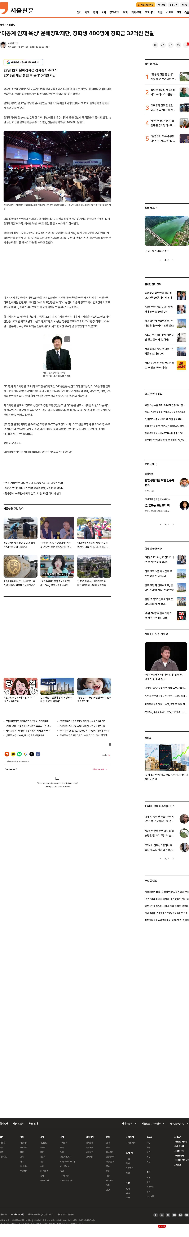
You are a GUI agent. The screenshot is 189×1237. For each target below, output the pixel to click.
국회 (2, 1147)
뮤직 (148, 1191)
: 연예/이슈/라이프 (158, 806)
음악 (108, 1142)
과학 (22, 1161)
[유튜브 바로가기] (174, 1215)
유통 (42, 1161)
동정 (128, 1193)
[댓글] (186, 45)
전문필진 (129, 1168)
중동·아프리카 (65, 1156)
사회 (87, 12)
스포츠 (169, 12)
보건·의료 (23, 1166)
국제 (103, 12)
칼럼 (128, 1163)
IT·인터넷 (44, 1171)
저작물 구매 (179, 1150)
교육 (22, 1156)
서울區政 (90, 1152)
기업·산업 (10, 24)
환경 (22, 1152)
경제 (95, 12)
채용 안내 (33, 1123)
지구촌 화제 (65, 1175)
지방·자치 (89, 1147)
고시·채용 (89, 1156)
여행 (108, 1171)
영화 (108, 1185)
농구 (148, 1156)
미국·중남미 (64, 1166)
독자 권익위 (179, 1146)
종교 (108, 1166)
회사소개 (177, 1136)
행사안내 (4, 1123)
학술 (108, 1147)
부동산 (42, 1147)
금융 (42, 1152)
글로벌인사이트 (66, 1180)
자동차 (42, 1156)
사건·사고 (23, 1142)
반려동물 (109, 1180)
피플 (160, 12)
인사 (128, 1188)
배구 (148, 1161)
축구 (148, 1147)
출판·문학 (110, 1156)
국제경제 (63, 1142)
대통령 (2, 1142)
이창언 (11, 43)
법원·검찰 (23, 1147)
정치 (79, 12)
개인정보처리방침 (17, 1214)
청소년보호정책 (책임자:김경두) (40, 1214)
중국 (62, 1147)
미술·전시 (110, 1152)
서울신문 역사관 (180, 1141)
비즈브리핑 (44, 1180)
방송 (148, 1177)
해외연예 (150, 1186)
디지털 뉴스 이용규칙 (65, 1214)
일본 (62, 1152)
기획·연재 (136, 12)
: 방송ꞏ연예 (155, 634)
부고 (128, 1198)
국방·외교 (3, 1156)
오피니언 (149, 12)
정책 (42, 1175)
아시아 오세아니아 (67, 1161)
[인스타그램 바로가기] (168, 1215)
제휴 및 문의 (18, 1123)
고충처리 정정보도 (181, 1160)
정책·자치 (115, 12)
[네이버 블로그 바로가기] (186, 1215)
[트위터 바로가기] (161, 1215)
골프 (148, 1152)
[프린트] (171, 45)
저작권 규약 (179, 1155)
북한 (2, 1152)
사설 (128, 1158)
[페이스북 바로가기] (155, 1215)
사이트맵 (177, 1165)
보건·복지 (23, 1171)
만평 (128, 1172)
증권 (42, 1166)
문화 (125, 12)
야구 (148, 1142)
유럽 (62, 1171)
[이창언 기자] (3, 45)
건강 (108, 1175)
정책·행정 (89, 1142)
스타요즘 (150, 1196)
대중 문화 (110, 1161)
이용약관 (3, 1214)
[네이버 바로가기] (180, 1215)
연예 (179, 12)
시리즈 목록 (131, 1142)
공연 (108, 1189)
